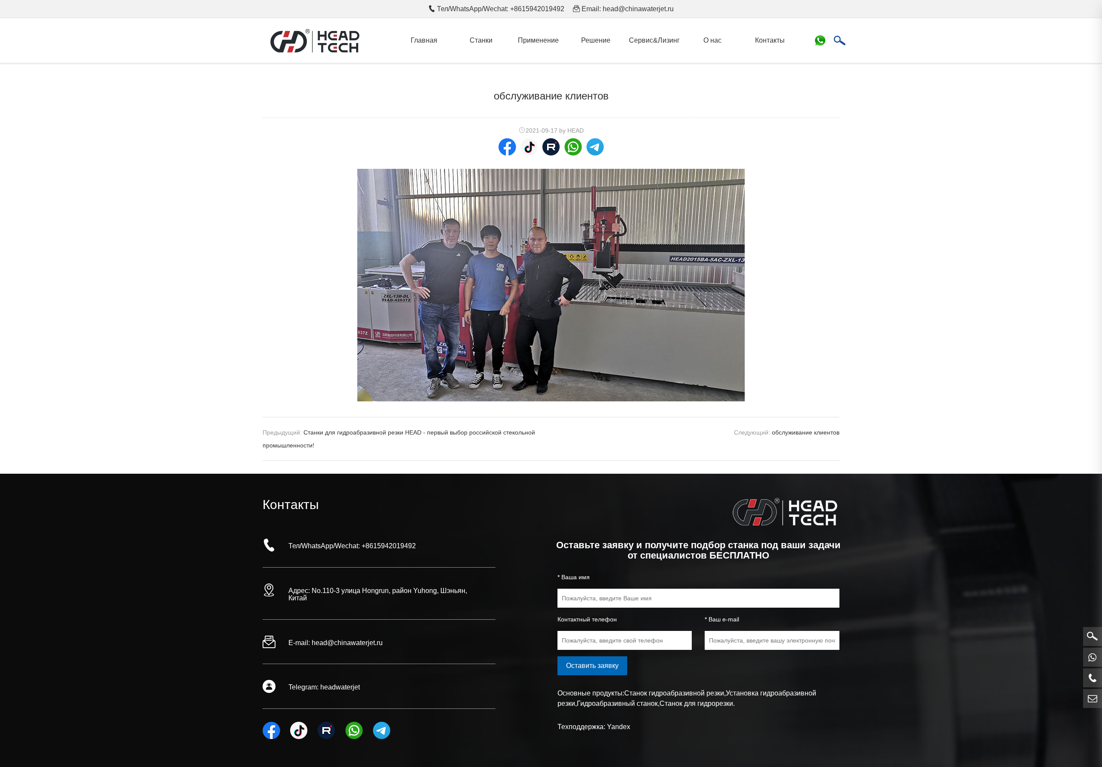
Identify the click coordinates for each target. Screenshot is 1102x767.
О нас (712, 40)
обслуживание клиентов (805, 432)
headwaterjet (340, 687)
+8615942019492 (389, 546)
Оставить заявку (592, 665)
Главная (424, 40)
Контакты (770, 40)
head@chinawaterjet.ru (638, 8)
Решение (595, 40)
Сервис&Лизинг (654, 40)
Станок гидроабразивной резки (674, 693)
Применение (538, 40)
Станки (481, 40)
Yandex (618, 726)
